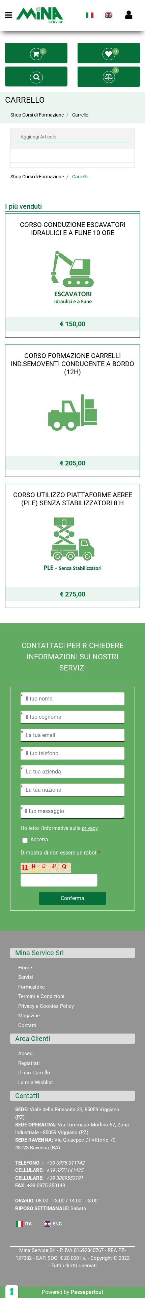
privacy (90, 828)
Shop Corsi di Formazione (37, 115)
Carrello (80, 115)
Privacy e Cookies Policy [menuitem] (46, 1006)
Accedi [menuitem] (26, 1053)
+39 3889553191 (64, 1178)
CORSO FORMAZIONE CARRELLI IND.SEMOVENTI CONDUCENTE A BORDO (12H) (72, 364)
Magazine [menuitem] (29, 1016)
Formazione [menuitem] (31, 987)
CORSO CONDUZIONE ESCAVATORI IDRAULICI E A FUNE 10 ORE (72, 229)
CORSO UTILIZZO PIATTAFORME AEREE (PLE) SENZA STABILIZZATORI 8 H (72, 499)
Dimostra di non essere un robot (60, 852)
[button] (72, 898)
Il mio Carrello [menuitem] (34, 1073)
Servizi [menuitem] (25, 977)
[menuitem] (89, 17)
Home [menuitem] (25, 968)
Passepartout (87, 1292)
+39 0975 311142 (65, 1163)
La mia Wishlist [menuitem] (35, 1082)
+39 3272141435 (64, 1170)
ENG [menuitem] (57, 1223)
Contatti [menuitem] (27, 1025)
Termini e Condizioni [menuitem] (41, 996)
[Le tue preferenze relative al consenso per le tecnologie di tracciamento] (11, 1291)
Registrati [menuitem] (29, 1063)
